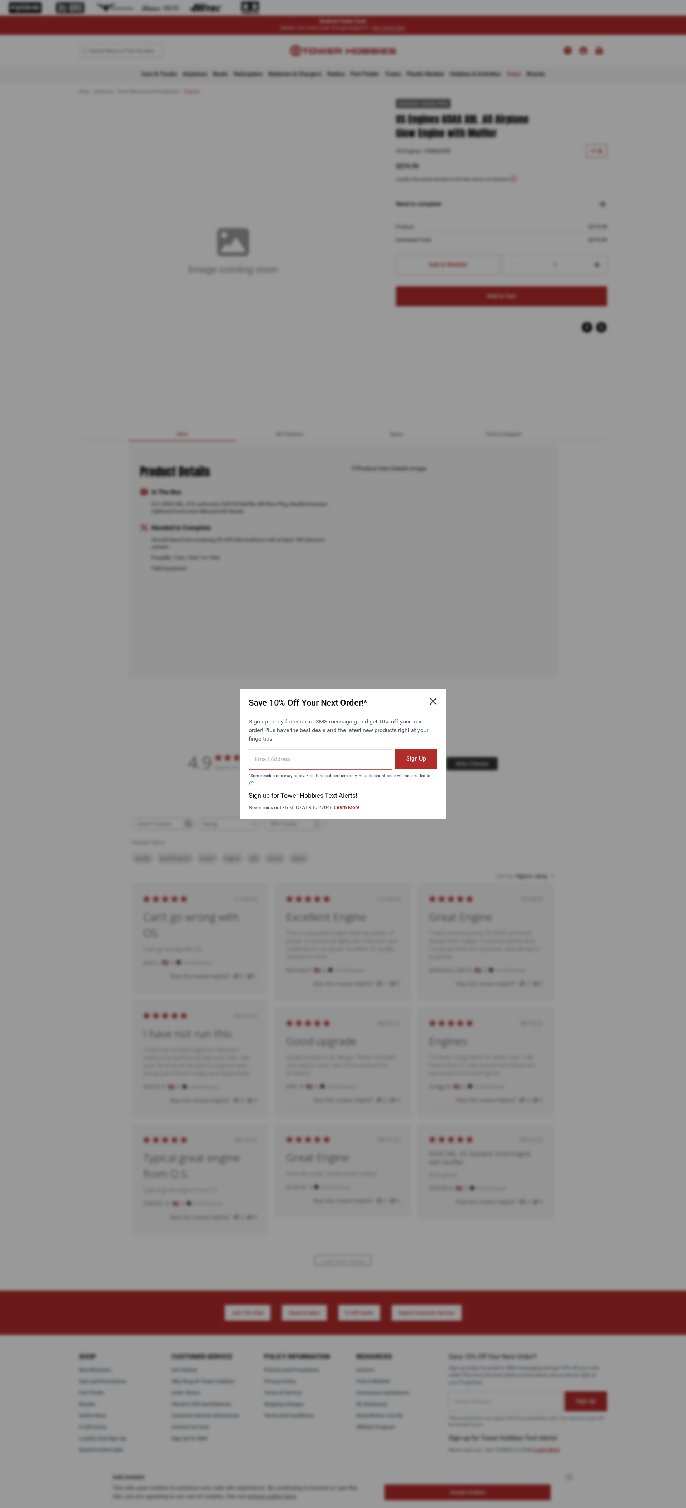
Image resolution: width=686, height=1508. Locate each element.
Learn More (347, 807)
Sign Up (416, 758)
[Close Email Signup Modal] (433, 701)
